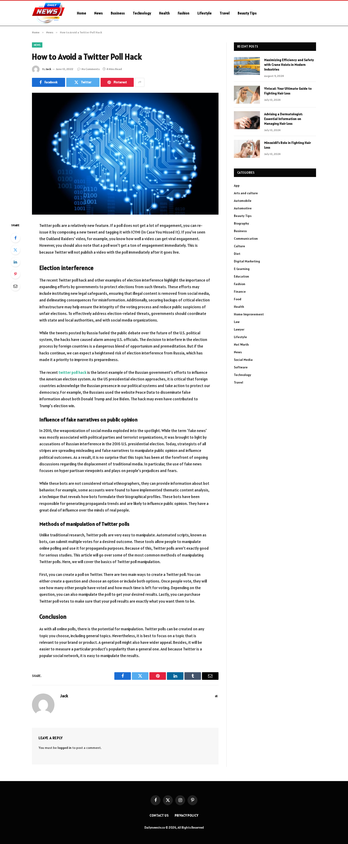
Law (237, 322)
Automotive (243, 208)
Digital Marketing (247, 261)
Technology (142, 13)
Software (241, 367)
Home (81, 13)
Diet (237, 254)
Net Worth (241, 344)
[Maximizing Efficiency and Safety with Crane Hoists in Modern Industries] (247, 66)
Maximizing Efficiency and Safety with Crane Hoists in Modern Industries (289, 64)
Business (118, 13)
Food (237, 299)
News (98, 13)
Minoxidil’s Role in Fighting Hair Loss (287, 145)
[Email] (15, 286)
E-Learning (242, 269)
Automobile (242, 201)
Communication (246, 238)
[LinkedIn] (15, 262)
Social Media (243, 360)
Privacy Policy (186, 815)
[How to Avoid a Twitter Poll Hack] (125, 154)
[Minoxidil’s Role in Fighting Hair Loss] (247, 149)
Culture (239, 246)
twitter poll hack (72, 372)
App (237, 185)
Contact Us (159, 815)
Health (164, 13)
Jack (48, 69)
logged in (64, 748)
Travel (225, 13)
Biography (241, 223)
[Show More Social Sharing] (139, 82)
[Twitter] (15, 250)
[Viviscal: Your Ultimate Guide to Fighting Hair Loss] (247, 95)
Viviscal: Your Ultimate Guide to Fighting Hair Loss (288, 90)
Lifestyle (204, 13)
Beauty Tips (247, 13)
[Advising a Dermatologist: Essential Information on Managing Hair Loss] (247, 120)
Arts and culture (246, 193)
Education (241, 276)
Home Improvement (249, 314)
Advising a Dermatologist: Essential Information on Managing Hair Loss (283, 119)
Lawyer (239, 329)
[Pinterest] (15, 274)
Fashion (183, 13)
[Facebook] (15, 238)
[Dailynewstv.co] (48, 13)
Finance (240, 291)
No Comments (90, 69)
